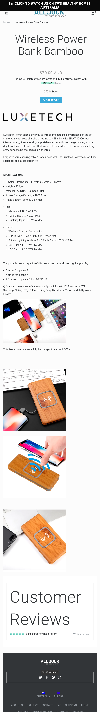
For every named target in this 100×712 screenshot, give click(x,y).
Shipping (71, 705)
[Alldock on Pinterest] (53, 677)
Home (6, 22)
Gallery (32, 705)
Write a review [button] (81, 634)
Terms (85, 705)
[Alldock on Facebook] (46, 677)
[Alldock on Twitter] (40, 677)
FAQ (59, 705)
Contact (47, 705)
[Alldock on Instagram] (59, 677)
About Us (17, 705)
